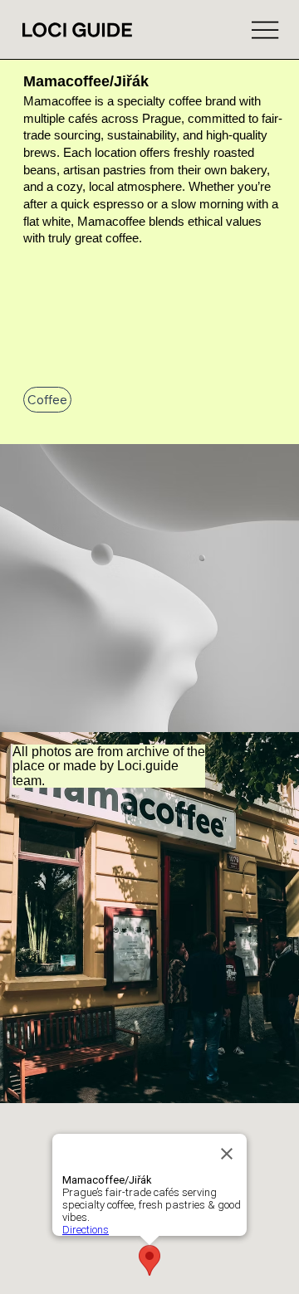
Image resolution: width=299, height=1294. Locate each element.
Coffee (47, 400)
